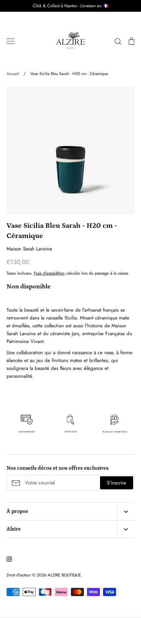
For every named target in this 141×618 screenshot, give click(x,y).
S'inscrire (116, 482)
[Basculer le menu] (10, 41)
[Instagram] (9, 559)
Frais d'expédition (49, 273)
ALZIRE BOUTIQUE (64, 575)
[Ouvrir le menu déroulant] (125, 511)
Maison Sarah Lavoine (29, 248)
